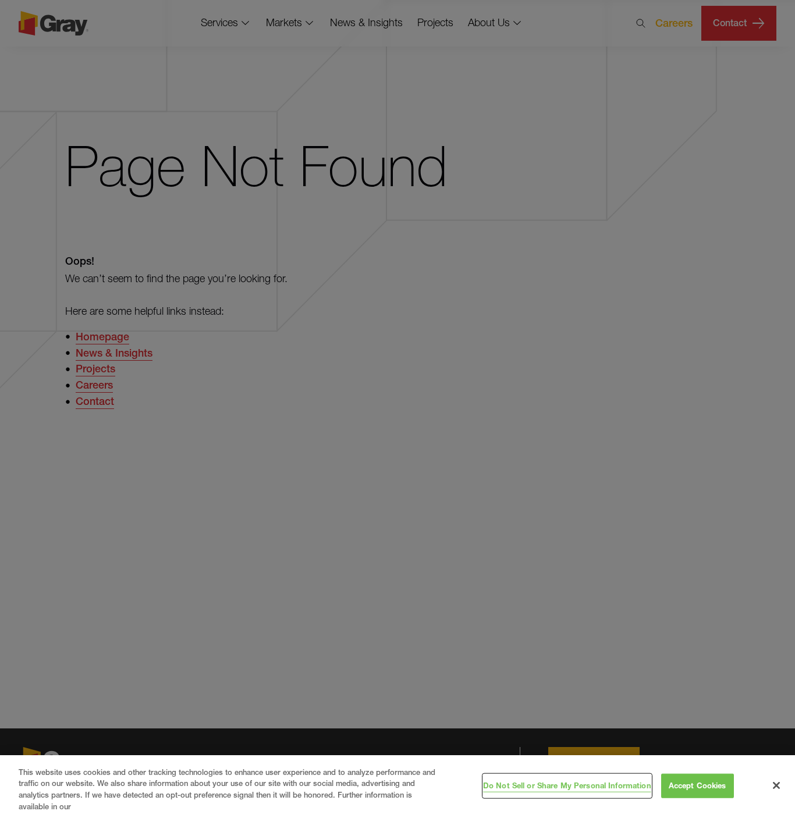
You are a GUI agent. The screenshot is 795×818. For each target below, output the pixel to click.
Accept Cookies (697, 785)
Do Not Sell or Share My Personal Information (567, 785)
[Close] (776, 785)
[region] (397, 786)
